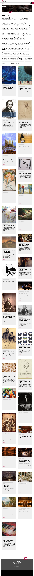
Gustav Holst (22, 33)
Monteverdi (12, 37)
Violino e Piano (20, 62)
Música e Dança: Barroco (20, 39)
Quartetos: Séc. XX (15, 53)
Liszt (30, 34)
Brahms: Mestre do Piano (14, 22)
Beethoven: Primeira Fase (24, 19)
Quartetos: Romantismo (6, 53)
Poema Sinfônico (17, 49)
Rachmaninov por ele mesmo (7, 54)
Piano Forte (27, 48)
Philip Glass (18, 48)
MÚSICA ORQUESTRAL (13, 43)
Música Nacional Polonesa (24, 42)
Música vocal (26, 43)
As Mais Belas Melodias (6, 18)
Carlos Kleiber (20, 23)
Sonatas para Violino (28, 58)
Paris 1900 (29, 47)
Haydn (3, 34)
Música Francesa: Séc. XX (13, 42)
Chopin (9, 24)
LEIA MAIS (4, 164)
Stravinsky (8, 59)
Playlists (7, 49)
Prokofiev (27, 49)
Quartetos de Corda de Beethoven (8, 52)
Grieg (18, 33)
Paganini (24, 47)
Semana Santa (26, 57)
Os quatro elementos (18, 47)
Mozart (16, 37)
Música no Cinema (5, 43)
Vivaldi (3, 63)
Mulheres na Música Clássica (7, 38)
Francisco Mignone (21, 32)
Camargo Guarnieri (5, 23)
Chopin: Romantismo (15, 24)
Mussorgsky (4, 44)
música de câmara (5, 39)
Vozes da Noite (8, 63)
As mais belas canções (22, 17)
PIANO (3, 49)
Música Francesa (5, 42)
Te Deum (29, 59)
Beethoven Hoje (16, 19)
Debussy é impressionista (15, 28)
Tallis (20, 59)
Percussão (8, 48)
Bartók (25, 18)
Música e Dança (12, 39)
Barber (22, 18)
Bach (12, 18)
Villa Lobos (11, 62)
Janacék (22, 34)
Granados (14, 33)
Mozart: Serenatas (22, 37)
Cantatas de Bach (13, 23)
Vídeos (6, 62)
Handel (27, 33)
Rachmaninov (22, 53)
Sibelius (17, 58)
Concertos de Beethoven (6, 27)
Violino (15, 62)
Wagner (13, 63)
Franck (27, 32)
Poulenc (22, 49)
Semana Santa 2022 (5, 58)
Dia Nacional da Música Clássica (8, 29)
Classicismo (22, 24)
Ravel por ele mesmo (24, 54)
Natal (9, 44)
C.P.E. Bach (27, 22)
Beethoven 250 (9, 19)
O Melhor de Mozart (20, 44)
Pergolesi (13, 48)
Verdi (3, 62)
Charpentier (4, 24)
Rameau (15, 54)
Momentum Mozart (5, 37)
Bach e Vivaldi (17, 18)
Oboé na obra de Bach (6, 47)
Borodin (3, 22)
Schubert (9, 57)
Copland (23, 27)
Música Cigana (16, 38)
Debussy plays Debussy (25, 28)
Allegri (11, 17)
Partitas (3, 48)
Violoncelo (26, 62)
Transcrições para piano (25, 291)
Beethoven (4, 19)
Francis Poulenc (13, 32)
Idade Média (8, 34)
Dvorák (26, 29)
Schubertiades (15, 57)
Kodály (26, 34)
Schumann (21, 57)
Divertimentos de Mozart (19, 29)
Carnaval (26, 23)
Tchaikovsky (24, 59)
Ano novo (15, 17)
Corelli (27, 27)
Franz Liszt (4, 33)
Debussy (7, 28)
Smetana (21, 58)
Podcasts (11, 49)
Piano (23, 48)
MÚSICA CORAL (22, 38)
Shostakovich (12, 58)
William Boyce (18, 63)
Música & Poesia (20, 43)
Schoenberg (4, 57)
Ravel (18, 54)
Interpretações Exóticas (15, 34)
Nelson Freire (13, 44)
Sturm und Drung (14, 59)
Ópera (12, 47)
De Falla (3, 28)
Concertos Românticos (16, 27)
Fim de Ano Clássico (5, 32)
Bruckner (22, 22)
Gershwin (9, 33)
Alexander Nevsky (5, 17)
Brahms (7, 22)
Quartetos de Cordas (20, 52)
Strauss (3, 59)
